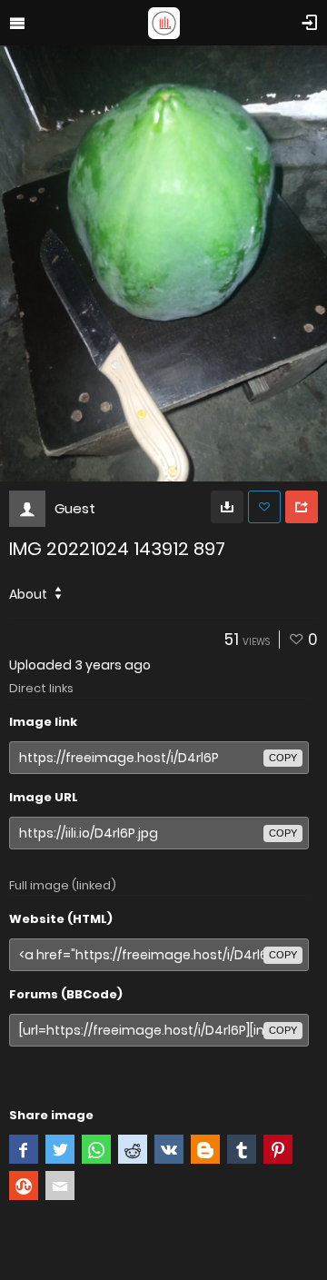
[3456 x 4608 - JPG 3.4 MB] (227, 507)
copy (283, 757)
